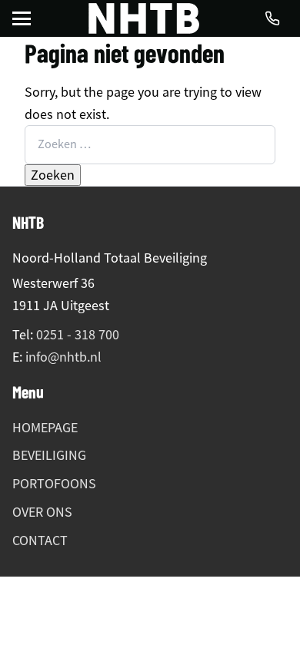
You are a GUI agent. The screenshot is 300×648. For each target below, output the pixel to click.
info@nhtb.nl (63, 357)
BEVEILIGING (49, 455)
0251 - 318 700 (77, 334)
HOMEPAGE (45, 427)
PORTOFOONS (54, 483)
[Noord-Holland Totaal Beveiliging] (143, 18)
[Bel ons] (272, 18)
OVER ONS (42, 512)
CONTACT (40, 540)
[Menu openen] (21, 18)
